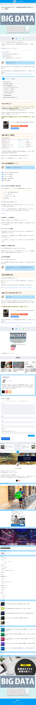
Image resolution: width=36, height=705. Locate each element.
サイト (2, 424)
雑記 (2, 592)
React (2, 574)
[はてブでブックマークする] (19, 38)
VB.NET (3, 572)
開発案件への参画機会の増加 (9, 91)
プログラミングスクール (6, 581)
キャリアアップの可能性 (8, 90)
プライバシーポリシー (20, 702)
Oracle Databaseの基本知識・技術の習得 (11, 87)
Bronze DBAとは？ (6, 81)
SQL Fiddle (3, 213)
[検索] (18, 452)
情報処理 (4, 568)
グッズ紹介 (4, 594)
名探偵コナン (4, 585)
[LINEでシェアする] (23, 38)
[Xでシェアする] (12, 38)
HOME (18, 700)
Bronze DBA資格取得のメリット (9, 85)
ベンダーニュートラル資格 (6, 561)
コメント (3, 403)
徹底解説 (4, 587)
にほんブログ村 (7, 553)
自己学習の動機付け (8, 93)
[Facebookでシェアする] (16, 38)
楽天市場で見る (24, 314)
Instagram (7, 393)
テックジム (4, 583)
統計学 (3, 596)
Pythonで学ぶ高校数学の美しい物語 (8, 570)
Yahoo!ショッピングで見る (14, 128)
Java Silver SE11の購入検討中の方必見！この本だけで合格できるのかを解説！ (18, 73)
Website (10, 393)
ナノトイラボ (19, 1)
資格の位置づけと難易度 (7, 83)
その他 (3, 598)
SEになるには (4, 557)
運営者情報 (14, 702)
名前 (2, 416)
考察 (3, 589)
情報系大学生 (4, 576)
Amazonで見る (15, 314)
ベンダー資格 (11, 353)
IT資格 (8, 353)
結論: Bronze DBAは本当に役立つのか (10, 97)
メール (3, 420)
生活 (3, 578)
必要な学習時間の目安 (7, 95)
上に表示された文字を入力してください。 (8, 431)
